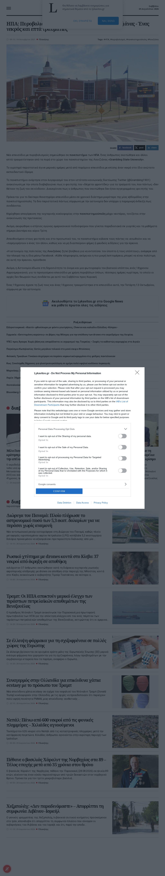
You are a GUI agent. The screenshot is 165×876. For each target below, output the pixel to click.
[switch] (122, 436)
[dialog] (82, 438)
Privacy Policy (101, 502)
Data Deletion (64, 502)
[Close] (138, 373)
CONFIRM (59, 491)
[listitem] (82, 429)
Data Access (82, 502)
